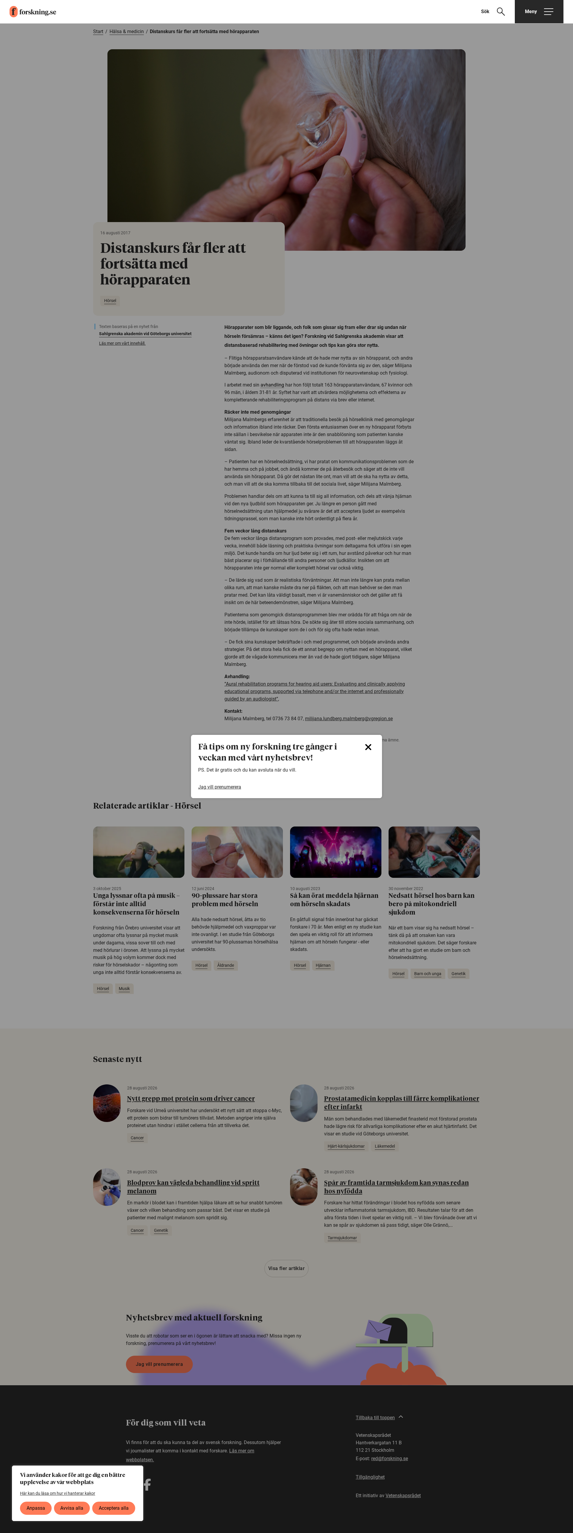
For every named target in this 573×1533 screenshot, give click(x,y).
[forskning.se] (28, 11)
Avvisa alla (71, 1508)
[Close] (368, 747)
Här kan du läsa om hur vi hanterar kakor (57, 1493)
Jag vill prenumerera (219, 787)
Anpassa (36, 1508)
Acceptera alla (114, 1508)
